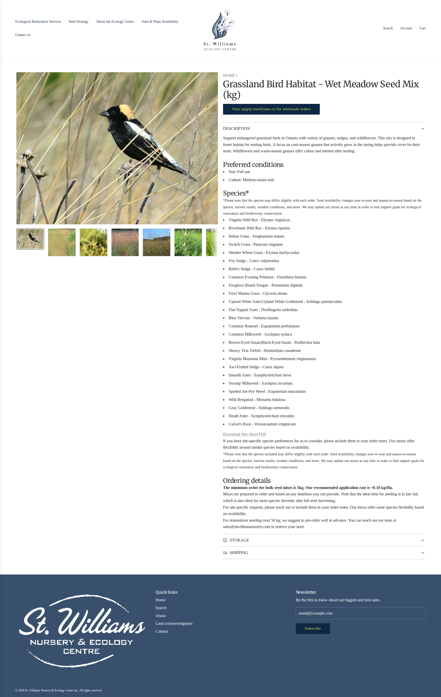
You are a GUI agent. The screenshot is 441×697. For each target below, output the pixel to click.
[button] (20, 148)
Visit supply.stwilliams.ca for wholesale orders (271, 109)
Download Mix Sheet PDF (244, 434)
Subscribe (313, 628)
